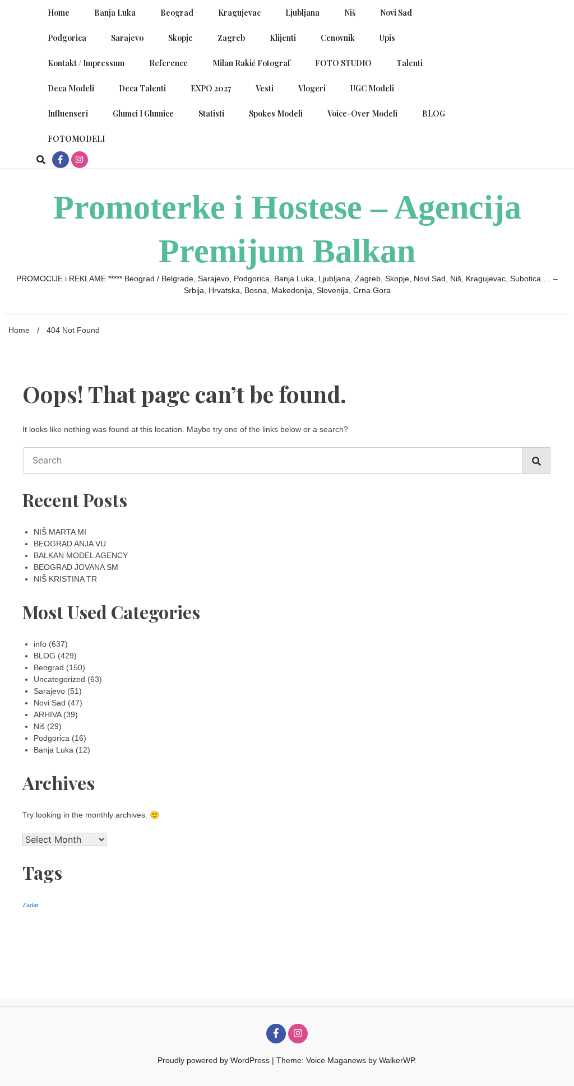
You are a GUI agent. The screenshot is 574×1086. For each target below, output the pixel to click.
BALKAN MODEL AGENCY (81, 555)
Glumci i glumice (143, 113)
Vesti (265, 88)
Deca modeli (71, 88)
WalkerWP (396, 1060)
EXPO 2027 (211, 88)
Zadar (30, 905)
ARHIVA (47, 714)
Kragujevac (239, 12)
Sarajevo (127, 38)
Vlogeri (312, 88)
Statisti (211, 113)
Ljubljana (302, 12)
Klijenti (283, 38)
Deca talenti (142, 88)
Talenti (409, 63)
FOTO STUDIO (343, 63)
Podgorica (67, 38)
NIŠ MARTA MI (60, 531)
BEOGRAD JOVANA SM (76, 567)
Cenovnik (338, 38)
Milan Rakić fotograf (251, 63)
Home (59, 12)
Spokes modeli (276, 113)
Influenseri (68, 113)
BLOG (433, 113)
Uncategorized (59, 679)
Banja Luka (115, 12)
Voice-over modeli (362, 113)
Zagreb (231, 38)
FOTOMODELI (76, 138)
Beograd (176, 12)
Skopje (180, 38)
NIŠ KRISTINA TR (65, 578)
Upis (387, 38)
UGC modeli (372, 88)
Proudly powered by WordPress (215, 1060)
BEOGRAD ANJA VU (70, 543)
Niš (349, 12)
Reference (168, 63)
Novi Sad (396, 12)
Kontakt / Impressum (86, 63)
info (40, 643)
